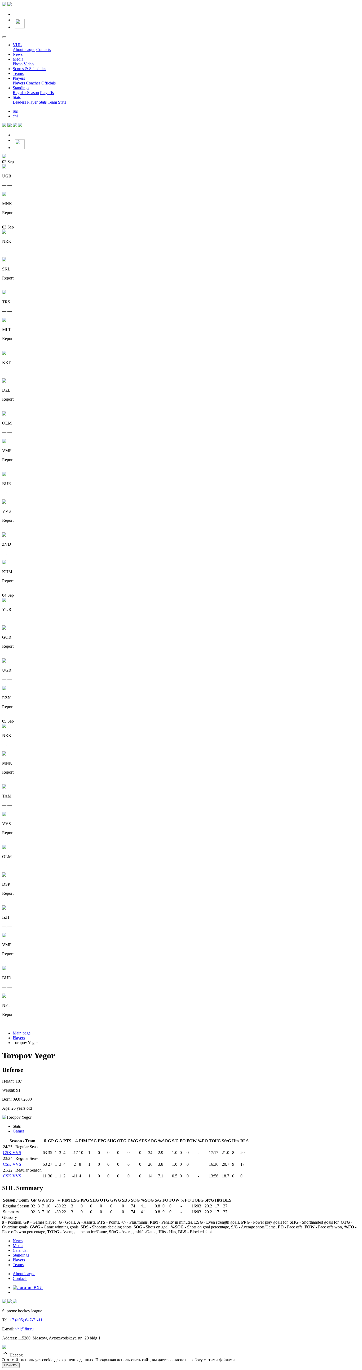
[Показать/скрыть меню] (4, 37)
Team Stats (57, 102)
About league (24, 49)
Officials (48, 83)
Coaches (33, 83)
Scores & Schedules (29, 68)
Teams (18, 73)
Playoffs (47, 92)
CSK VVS (12, 1152)
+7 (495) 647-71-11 (26, 1320)
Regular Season (26, 92)
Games (18, 1131)
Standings (21, 88)
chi (15, 116)
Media (18, 59)
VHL (17, 45)
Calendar (20, 1250)
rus (15, 111)
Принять (10, 1365)
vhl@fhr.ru (24, 1329)
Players (19, 78)
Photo (18, 64)
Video (29, 64)
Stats (17, 97)
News (18, 54)
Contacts (43, 49)
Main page (21, 1033)
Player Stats (37, 102)
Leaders (19, 102)
